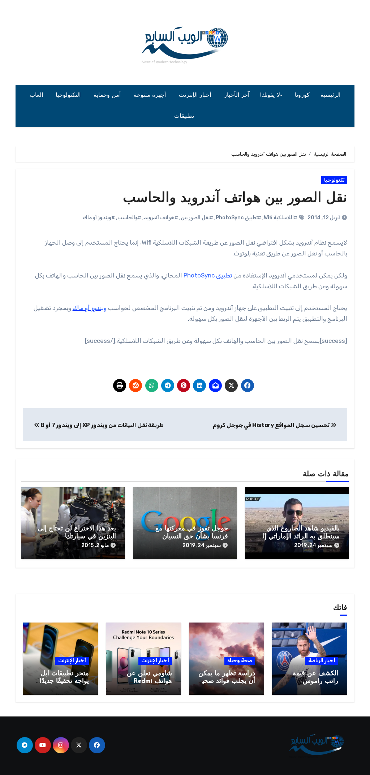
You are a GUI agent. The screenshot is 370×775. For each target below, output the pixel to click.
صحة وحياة (239, 661)
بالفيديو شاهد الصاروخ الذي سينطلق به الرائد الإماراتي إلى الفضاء (298, 537)
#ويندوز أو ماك (99, 218)
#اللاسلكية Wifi (280, 218)
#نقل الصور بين (197, 218)
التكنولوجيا (69, 95)
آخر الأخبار (237, 95)
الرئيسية (330, 95)
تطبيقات (185, 116)
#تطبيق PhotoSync (238, 218)
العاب (37, 95)
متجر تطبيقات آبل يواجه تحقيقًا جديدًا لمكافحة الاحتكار (64, 682)
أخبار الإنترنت (196, 95)
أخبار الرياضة (321, 661)
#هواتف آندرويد (161, 218)
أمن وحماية (108, 95)
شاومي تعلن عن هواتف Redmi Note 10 (149, 682)
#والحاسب (129, 218)
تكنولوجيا (334, 180)
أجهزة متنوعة (151, 95)
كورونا (302, 95)
